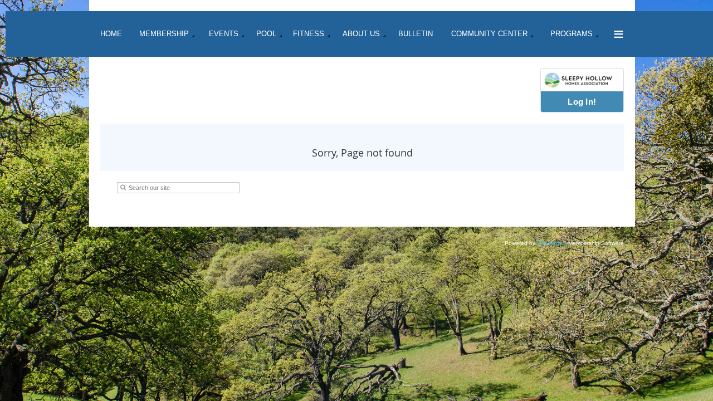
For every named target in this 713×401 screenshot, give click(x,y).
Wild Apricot (552, 243)
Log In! (582, 101)
